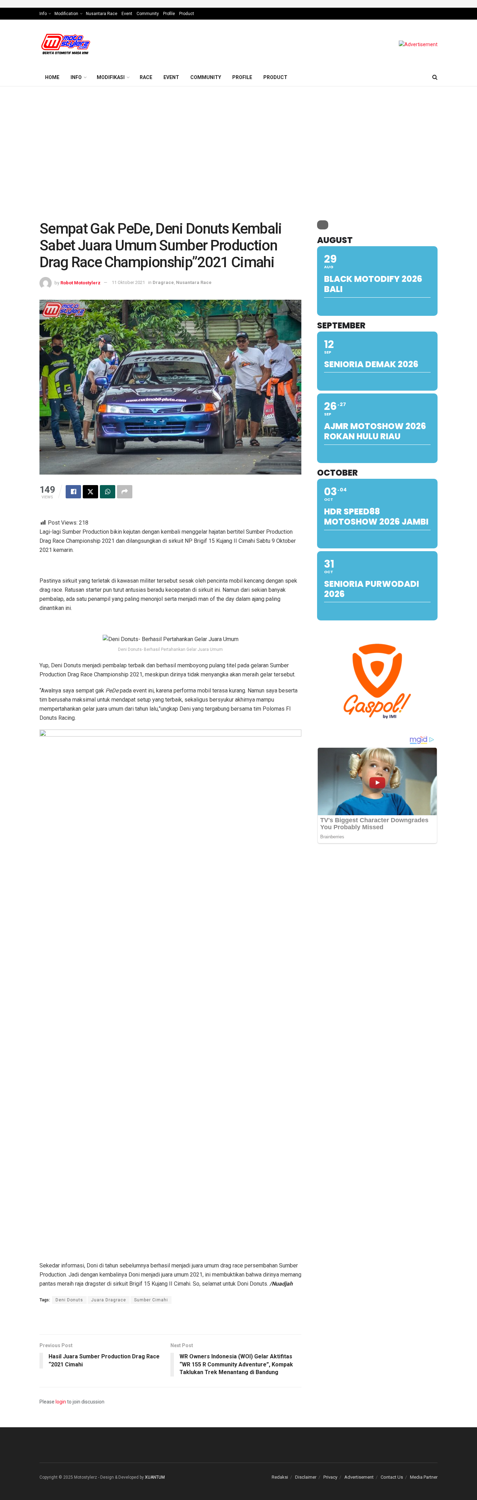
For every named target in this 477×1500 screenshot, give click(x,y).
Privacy (330, 1477)
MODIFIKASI (111, 77)
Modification (66, 13)
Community (148, 13)
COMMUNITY (205, 77)
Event (127, 13)
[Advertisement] (238, 139)
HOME (52, 77)
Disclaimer (305, 1477)
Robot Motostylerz (80, 282)
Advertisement (359, 1477)
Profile (169, 13)
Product (186, 13)
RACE (146, 77)
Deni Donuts (69, 1300)
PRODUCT (275, 77)
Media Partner (424, 1477)
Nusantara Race (101, 13)
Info (43, 13)
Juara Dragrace (108, 1300)
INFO (76, 77)
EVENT (171, 77)
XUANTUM (155, 1477)
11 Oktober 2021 (128, 282)
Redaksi (280, 1477)
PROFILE (242, 77)
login (61, 1402)
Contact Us (392, 1477)
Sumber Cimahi (151, 1300)
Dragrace (163, 282)
